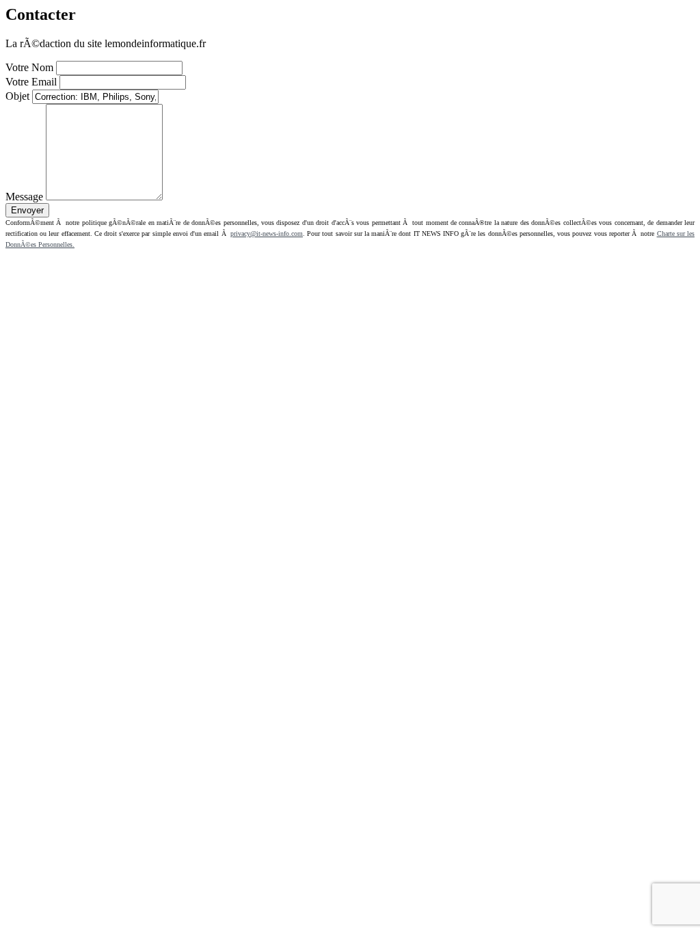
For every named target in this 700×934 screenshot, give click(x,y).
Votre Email (31, 82)
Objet (17, 96)
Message (24, 196)
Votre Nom (29, 67)
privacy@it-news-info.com (266, 233)
